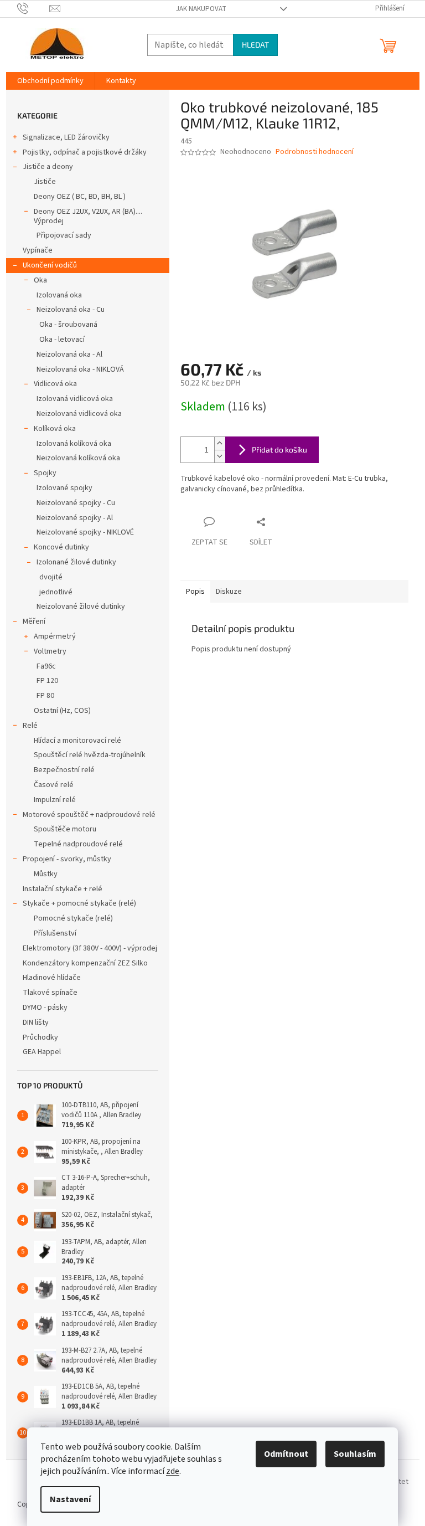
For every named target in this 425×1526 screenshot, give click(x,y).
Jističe (45, 181)
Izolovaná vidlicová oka (75, 398)
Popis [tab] (195, 591)
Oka (40, 280)
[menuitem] (50, 81)
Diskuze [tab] (229, 591)
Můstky (46, 874)
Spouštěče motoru (65, 829)
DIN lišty (36, 1022)
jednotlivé (55, 592)
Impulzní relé (55, 799)
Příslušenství (55, 933)
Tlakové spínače (50, 992)
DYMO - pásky (45, 1007)
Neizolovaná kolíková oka (78, 458)
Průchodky (40, 1037)
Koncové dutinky (61, 547)
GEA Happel (42, 1051)
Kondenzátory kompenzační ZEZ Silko (85, 963)
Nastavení (70, 1499)
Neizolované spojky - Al (75, 517)
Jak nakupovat (201, 9)
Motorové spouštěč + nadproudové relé (89, 814)
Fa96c (46, 666)
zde (172, 1471)
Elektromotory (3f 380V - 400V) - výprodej (90, 948)
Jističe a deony (48, 166)
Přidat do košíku (279, 449)
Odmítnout (286, 1454)
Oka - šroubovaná (68, 324)
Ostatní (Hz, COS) (62, 710)
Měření (34, 621)
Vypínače (38, 250)
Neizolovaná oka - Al (69, 354)
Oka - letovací (62, 339)
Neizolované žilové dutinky (81, 606)
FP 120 (47, 680)
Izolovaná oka (59, 295)
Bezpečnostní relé (64, 769)
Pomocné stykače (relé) (73, 918)
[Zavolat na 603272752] (33, 8)
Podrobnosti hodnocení (315, 152)
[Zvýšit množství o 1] (219, 443)
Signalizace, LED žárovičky (66, 137)
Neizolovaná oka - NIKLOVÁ (80, 369)
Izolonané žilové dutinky (76, 562)
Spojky (45, 473)
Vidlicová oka (55, 383)
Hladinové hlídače (52, 977)
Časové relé (54, 784)
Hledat (255, 44)
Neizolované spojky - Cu (76, 502)
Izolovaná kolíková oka (74, 443)
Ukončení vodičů (50, 265)
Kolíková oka (55, 428)
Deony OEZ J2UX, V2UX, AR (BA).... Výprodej (88, 216)
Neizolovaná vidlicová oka (79, 413)
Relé (30, 725)
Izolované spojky (64, 488)
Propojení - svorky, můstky (67, 859)
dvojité (51, 577)
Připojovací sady (64, 235)
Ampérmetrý (55, 636)
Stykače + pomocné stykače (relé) (79, 903)
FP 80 (45, 695)
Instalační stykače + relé (62, 889)
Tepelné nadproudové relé (78, 844)
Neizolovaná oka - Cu (71, 309)
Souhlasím (355, 1454)
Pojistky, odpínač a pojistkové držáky (85, 152)
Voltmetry (50, 651)
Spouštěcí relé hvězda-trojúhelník (90, 755)
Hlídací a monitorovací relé (77, 740)
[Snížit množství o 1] (219, 456)
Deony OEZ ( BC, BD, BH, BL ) (80, 196)
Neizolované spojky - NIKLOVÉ (85, 532)
